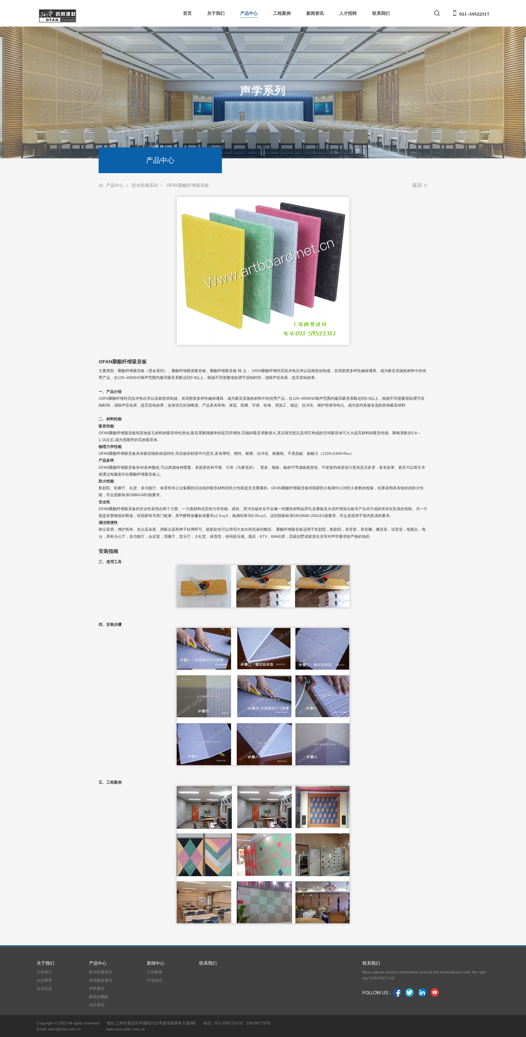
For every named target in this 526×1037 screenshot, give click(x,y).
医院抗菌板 (98, 997)
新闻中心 (155, 963)
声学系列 (96, 988)
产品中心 (98, 963)
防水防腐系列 (100, 972)
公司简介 (44, 972)
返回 (417, 185)
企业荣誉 (44, 980)
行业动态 (154, 980)
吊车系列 (96, 1005)
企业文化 (44, 988)
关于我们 (45, 963)
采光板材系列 (100, 980)
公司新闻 (154, 972)
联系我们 (208, 963)
